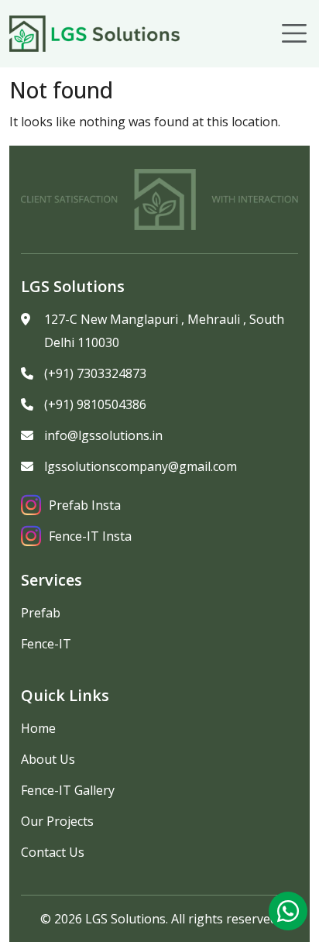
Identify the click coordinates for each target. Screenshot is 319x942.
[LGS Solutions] (94, 34)
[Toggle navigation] (294, 33)
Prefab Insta (85, 505)
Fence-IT (46, 643)
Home (38, 728)
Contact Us (52, 852)
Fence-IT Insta (90, 536)
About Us (48, 759)
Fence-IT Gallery (68, 790)
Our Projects (57, 821)
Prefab (40, 612)
